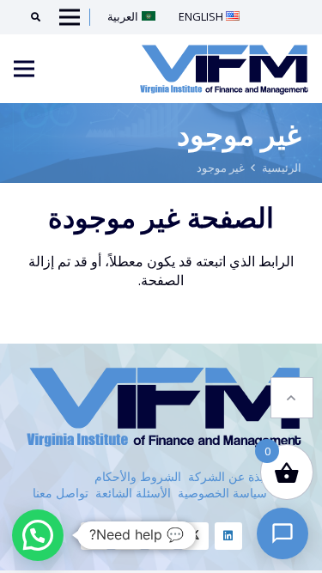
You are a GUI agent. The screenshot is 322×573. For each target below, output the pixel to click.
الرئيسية (281, 167)
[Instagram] (128, 536)
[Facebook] (161, 536)
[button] (291, 397)
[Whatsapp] (94, 536)
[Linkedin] (228, 536)
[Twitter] (195, 536)
